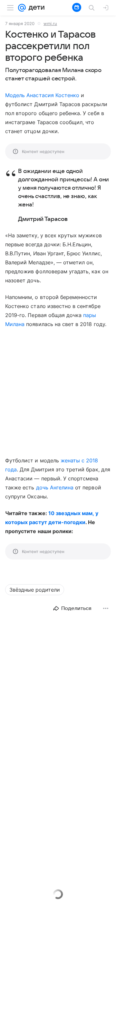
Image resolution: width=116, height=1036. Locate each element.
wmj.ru (50, 23)
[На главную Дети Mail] (35, 7)
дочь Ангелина (55, 487)
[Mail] (22, 7)
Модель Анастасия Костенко (42, 95)
